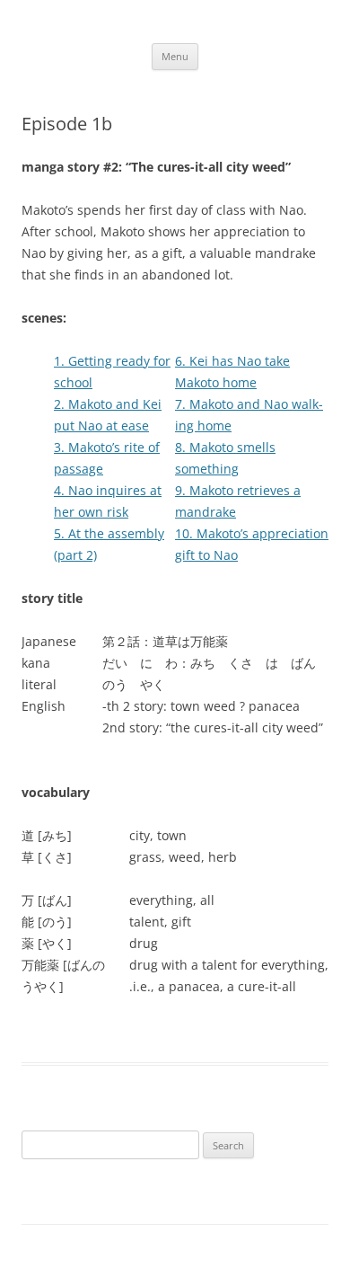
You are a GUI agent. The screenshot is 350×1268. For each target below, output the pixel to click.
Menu (175, 56)
